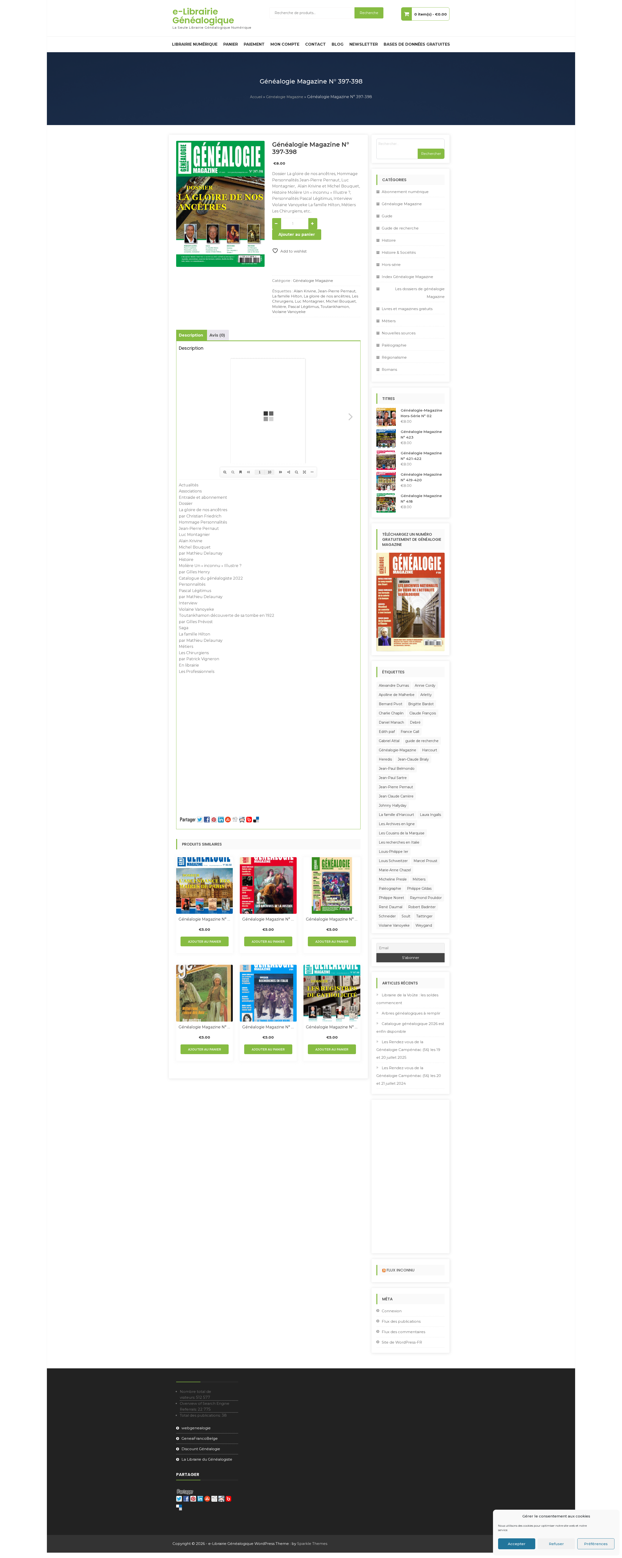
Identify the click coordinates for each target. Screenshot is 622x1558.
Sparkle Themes (312, 1543)
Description (191, 335)
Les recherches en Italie (399, 842)
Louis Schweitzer (393, 861)
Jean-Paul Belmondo (397, 768)
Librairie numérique (194, 44)
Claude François (422, 713)
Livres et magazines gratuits (407, 308)
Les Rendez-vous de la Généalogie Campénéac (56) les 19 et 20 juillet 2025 (408, 1050)
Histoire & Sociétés (399, 252)
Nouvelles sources (398, 333)
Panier (230, 44)
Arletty (426, 695)
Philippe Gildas (419, 888)
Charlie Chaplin (391, 713)
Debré (415, 722)
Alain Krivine (305, 291)
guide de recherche (422, 741)
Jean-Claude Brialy (413, 759)
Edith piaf (387, 731)
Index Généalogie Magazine (407, 276)
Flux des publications (401, 1321)
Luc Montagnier (309, 301)
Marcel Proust (425, 861)
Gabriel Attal (389, 741)
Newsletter (363, 44)
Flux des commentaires (403, 1331)
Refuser (556, 1543)
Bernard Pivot (390, 704)
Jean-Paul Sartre (393, 778)
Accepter (517, 1543)
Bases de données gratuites (417, 44)
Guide (387, 216)
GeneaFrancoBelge (199, 1438)
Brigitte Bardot (421, 704)
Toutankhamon (334, 306)
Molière (279, 306)
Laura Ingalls (430, 815)
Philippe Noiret (391, 898)
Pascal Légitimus (303, 306)
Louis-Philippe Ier (393, 851)
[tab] (191, 335)
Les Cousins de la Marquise (401, 833)
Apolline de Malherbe (397, 695)
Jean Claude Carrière (396, 796)
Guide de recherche (400, 228)
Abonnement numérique (405, 191)
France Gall (410, 731)
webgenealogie (196, 1428)
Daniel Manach (391, 722)
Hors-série (391, 264)
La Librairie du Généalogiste (206, 1459)
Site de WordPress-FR (402, 1342)
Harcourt (429, 750)
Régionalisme (394, 357)
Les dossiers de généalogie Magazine (420, 293)
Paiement (254, 44)
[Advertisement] (268, 711)
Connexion (392, 1311)
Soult (406, 916)
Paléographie (394, 345)
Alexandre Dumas (394, 685)
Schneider (387, 916)
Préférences (596, 1543)
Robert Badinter (422, 907)
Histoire (389, 240)
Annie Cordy (425, 685)
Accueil (256, 97)
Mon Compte (284, 44)
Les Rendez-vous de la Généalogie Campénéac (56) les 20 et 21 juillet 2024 (408, 1076)
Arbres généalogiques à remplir (411, 1013)
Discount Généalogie (200, 1449)
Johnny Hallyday (392, 805)
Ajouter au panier (296, 234)
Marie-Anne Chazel (395, 870)
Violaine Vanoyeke (289, 311)
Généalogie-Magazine (397, 750)
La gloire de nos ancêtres (327, 296)
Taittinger (424, 916)
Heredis (385, 759)
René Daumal (390, 907)
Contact (315, 44)
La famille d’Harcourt (396, 815)
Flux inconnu (401, 1270)
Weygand (423, 925)
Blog (338, 44)
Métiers (389, 321)
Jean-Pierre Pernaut (336, 291)
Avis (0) (217, 335)
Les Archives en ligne (397, 824)
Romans (389, 369)
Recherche (369, 13)
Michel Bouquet (341, 301)
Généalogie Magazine (284, 97)
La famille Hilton (287, 296)
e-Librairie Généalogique (203, 15)
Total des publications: (201, 1415)
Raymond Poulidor (426, 898)
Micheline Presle (393, 879)
